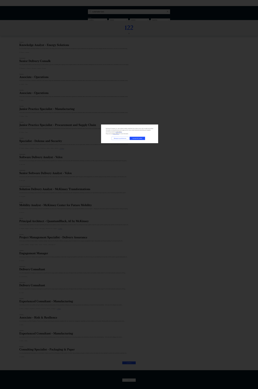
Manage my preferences (120, 138)
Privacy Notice (115, 133)
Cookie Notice (118, 131)
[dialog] (129, 133)
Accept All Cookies (137, 138)
